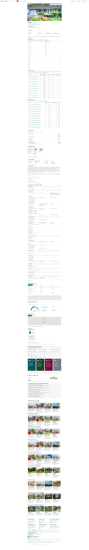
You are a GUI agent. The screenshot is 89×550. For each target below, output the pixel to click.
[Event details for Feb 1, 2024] (60, 288)
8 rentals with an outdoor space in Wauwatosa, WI (34, 466)
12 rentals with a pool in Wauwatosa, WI (33, 440)
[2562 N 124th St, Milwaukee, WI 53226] (57, 483)
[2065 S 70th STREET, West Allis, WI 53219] (57, 496)
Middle (37, 326)
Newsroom (42, 539)
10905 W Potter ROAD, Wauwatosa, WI (33, 90)
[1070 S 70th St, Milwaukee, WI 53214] (32, 483)
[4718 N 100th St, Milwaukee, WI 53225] (48, 418)
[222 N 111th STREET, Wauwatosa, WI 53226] (57, 509)
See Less (29, 280)
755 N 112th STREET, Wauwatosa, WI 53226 (33, 113)
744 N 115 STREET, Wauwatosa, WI (32, 92)
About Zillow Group (33, 539)
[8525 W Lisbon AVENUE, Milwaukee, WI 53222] (32, 496)
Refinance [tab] (41, 132)
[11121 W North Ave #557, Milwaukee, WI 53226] (56, 418)
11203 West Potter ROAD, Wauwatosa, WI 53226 (34, 115)
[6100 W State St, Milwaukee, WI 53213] (48, 457)
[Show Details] (60, 42)
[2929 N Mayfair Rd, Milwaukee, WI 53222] (56, 405)
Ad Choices (58, 539)
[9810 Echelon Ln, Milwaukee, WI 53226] (56, 457)
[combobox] (11, 1)
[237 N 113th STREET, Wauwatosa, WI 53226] (40, 509)
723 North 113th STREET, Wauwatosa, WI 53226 (34, 124)
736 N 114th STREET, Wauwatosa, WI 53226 (34, 122)
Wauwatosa (29, 390)
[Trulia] (28, 536)
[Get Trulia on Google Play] (36, 536)
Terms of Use (48, 539)
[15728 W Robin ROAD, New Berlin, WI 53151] (40, 496)
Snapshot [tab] (29, 304)
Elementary (32, 326)
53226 (37, 173)
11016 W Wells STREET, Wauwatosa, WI (33, 81)
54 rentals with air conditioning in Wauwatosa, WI (34, 427)
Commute (44, 357)
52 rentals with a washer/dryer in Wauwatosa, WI (34, 453)
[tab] (30, 285)
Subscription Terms (51, 539)
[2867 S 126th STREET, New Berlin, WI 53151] (48, 496)
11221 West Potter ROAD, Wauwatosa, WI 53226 (34, 106)
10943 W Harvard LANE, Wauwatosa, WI (33, 97)
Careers (39, 539)
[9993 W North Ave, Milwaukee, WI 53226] (40, 418)
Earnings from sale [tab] (30, 132)
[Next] (60, 407)
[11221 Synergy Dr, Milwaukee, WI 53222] (40, 405)
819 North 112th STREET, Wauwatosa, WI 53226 (34, 104)
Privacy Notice (55, 539)
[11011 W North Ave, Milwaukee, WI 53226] (48, 405)
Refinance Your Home (31, 26)
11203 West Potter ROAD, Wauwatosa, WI (33, 79)
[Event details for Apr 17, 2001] (60, 293)
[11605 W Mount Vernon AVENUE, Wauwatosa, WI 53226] (48, 509)
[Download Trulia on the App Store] (32, 536)
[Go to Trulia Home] (2, 1)
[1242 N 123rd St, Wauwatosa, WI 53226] (48, 470)
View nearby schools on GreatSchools (33, 342)
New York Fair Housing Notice (30, 533)
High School (40, 326)
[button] (17, 1)
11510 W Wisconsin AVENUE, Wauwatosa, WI (34, 88)
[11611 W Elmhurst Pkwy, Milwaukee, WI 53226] (56, 470)
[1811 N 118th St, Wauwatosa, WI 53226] (32, 470)
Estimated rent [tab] (36, 132)
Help (53, 539)
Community (32, 357)
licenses (31, 532)
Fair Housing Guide (36, 539)
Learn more (33, 355)
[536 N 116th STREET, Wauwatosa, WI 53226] (32, 509)
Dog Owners (36, 357)
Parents (41, 357)
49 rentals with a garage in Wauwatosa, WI (34, 414)
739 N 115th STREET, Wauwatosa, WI (33, 83)
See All (29, 377)
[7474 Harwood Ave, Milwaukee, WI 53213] (32, 405)
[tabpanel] (44, 139)
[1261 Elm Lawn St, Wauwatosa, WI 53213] (40, 470)
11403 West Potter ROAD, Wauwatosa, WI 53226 (34, 120)
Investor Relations (44, 539)
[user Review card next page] (61, 364)
